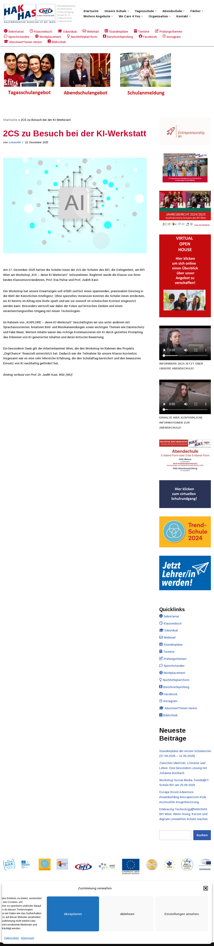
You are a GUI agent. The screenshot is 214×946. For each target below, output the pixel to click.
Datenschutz (11, 938)
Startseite (91, 11)
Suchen (202, 835)
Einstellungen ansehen (181, 914)
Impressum (27, 938)
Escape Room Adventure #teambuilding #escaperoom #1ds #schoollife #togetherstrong (182, 797)
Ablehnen (127, 914)
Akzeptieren (73, 914)
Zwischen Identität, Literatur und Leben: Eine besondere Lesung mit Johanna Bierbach (183, 768)
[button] (206, 888)
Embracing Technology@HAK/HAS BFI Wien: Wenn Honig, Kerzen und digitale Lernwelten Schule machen (183, 814)
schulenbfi (15, 142)
